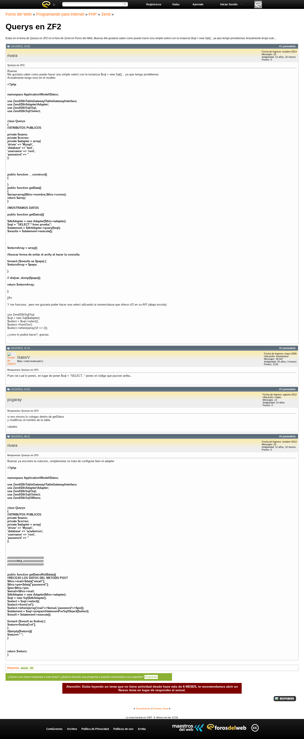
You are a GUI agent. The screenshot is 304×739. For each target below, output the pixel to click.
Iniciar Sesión (228, 4)
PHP (93, 14)
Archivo (72, 729)
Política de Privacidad (95, 729)
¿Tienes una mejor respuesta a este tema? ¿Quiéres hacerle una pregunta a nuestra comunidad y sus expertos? (82, 677)
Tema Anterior (143, 708)
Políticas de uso (123, 729)
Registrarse (153, 4)
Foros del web (48, 4)
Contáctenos (54, 729)
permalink (289, 46)
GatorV (23, 357)
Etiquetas (12, 668)
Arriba (142, 729)
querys (24, 668)
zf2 (31, 668)
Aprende (198, 4)
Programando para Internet (60, 14)
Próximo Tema (160, 708)
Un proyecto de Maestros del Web (188, 728)
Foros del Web (19, 14)
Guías (176, 4)
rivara (12, 55)
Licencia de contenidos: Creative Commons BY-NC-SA (255, 728)
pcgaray (14, 399)
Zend (105, 14)
